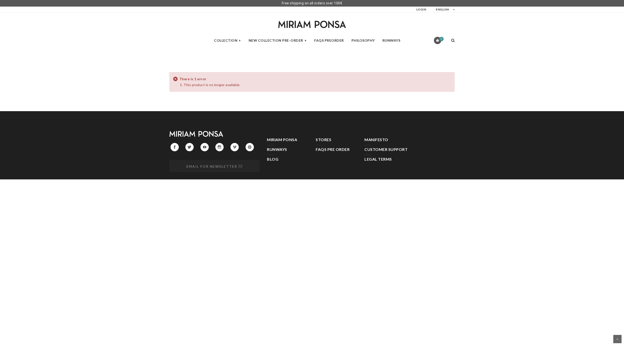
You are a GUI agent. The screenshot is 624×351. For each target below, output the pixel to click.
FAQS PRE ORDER (333, 149)
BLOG (272, 159)
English (442, 9)
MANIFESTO (376, 139)
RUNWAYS (277, 149)
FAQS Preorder (329, 40)
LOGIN (421, 9)
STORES (323, 139)
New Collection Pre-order (276, 40)
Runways (391, 40)
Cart (441, 39)
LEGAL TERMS (378, 159)
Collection (225, 40)
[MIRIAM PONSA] (312, 24)
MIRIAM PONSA (282, 139)
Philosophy (363, 40)
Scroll (617, 339)
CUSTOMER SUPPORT (386, 149)
